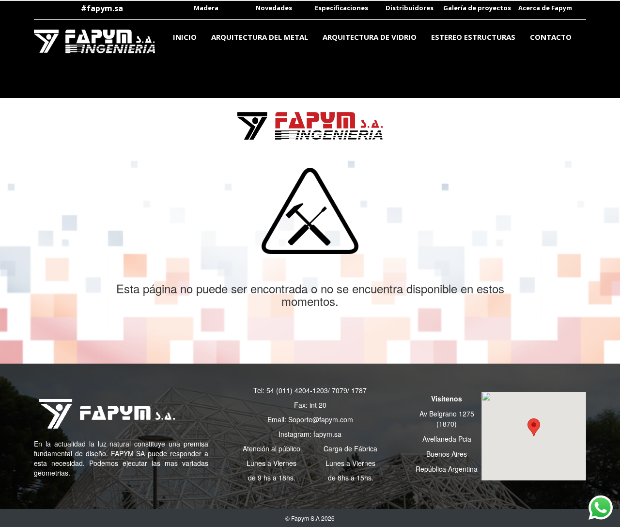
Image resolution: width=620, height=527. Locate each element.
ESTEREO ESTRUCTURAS (473, 37)
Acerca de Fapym (545, 7)
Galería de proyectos (477, 7)
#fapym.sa (102, 8)
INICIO (185, 37)
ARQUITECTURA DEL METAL (259, 37)
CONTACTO (551, 37)
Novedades (274, 7)
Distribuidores (410, 7)
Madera (206, 7)
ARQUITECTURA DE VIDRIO (370, 37)
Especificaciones (341, 7)
